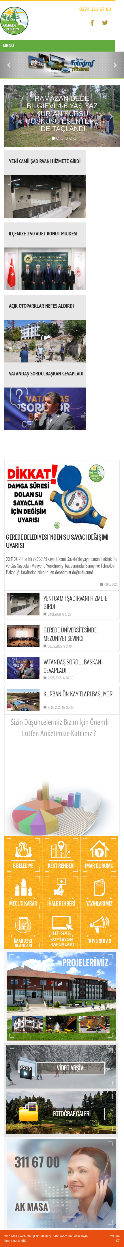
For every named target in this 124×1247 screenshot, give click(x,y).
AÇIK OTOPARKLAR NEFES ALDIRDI (41, 306)
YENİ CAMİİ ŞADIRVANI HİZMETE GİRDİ (44, 161)
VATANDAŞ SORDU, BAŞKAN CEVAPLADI (46, 373)
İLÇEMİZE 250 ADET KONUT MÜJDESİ (43, 233)
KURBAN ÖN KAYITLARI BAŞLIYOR (78, 693)
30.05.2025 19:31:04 (60, 646)
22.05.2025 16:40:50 (60, 677)
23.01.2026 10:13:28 (59, 614)
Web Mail (11, 1236)
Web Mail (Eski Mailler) (35, 1236)
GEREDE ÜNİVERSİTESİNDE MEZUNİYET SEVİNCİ (70, 634)
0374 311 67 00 (95, 9)
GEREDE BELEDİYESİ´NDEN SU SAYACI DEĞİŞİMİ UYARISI (57, 541)
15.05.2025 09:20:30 (61, 707)
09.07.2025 (111, 584)
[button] (9, 65)
